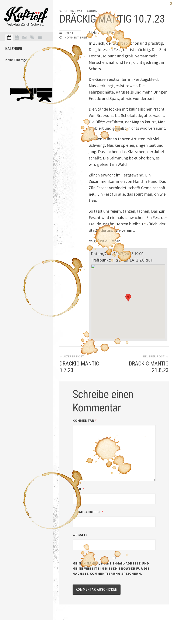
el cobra (90, 11)
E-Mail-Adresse (88, 512)
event (69, 33)
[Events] (9, 37)
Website (80, 535)
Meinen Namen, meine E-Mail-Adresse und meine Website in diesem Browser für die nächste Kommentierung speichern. (111, 568)
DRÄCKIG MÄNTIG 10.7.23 (112, 19)
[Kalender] (17, 37)
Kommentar (85, 420)
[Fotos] (24, 37)
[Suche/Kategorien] (32, 37)
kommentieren (76, 37)
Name (79, 489)
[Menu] (40, 37)
